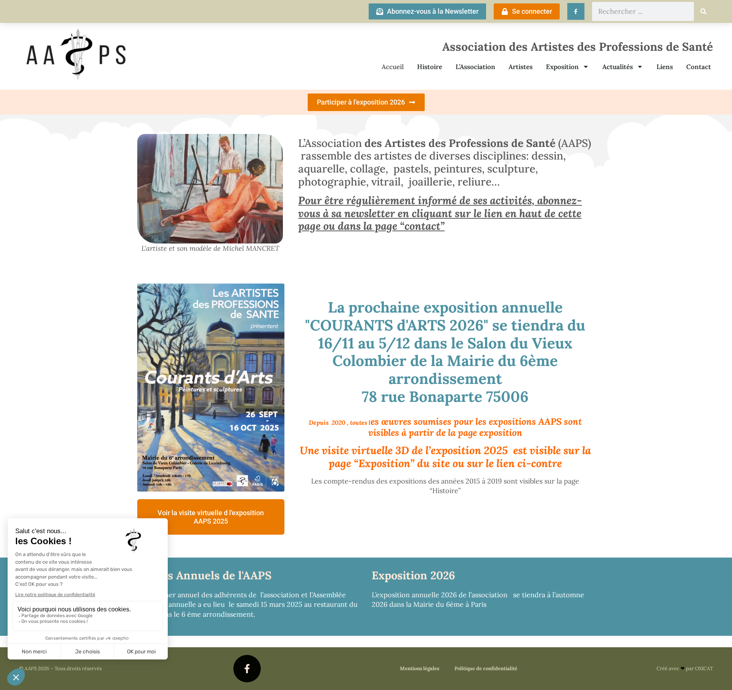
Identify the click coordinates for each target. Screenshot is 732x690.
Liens (665, 67)
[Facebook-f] (247, 668)
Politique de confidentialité (485, 668)
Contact (698, 67)
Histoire (429, 67)
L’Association (475, 67)
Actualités (617, 67)
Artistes (521, 67)
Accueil (393, 67)
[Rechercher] (703, 11)
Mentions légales (419, 668)
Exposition (562, 67)
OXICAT (704, 668)
